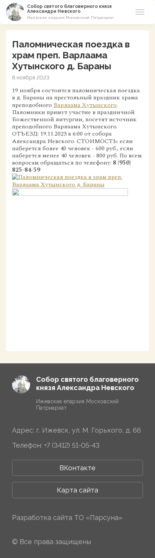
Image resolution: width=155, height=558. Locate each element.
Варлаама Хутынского (85, 105)
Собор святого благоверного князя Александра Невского (69, 9)
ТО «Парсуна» (98, 517)
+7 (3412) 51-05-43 (72, 445)
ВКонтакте (77, 468)
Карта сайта (77, 490)
